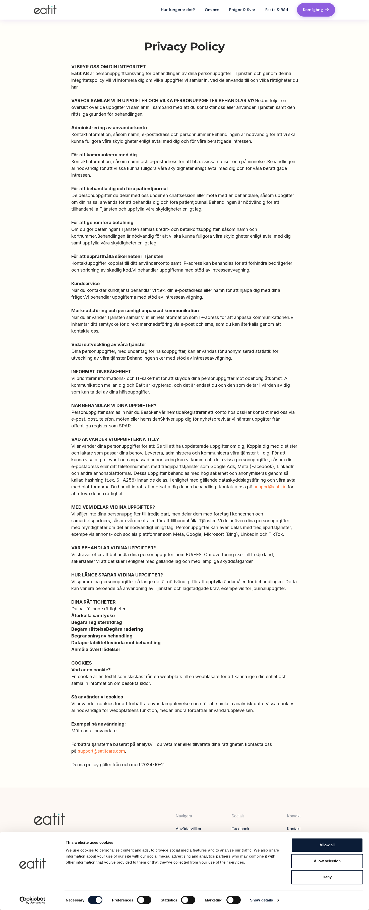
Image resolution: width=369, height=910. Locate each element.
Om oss (212, 9)
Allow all (327, 845)
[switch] (144, 900)
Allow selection (327, 861)
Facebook (240, 829)
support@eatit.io (270, 486)
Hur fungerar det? (178, 9)
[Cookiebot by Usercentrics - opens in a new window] (32, 900)
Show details (261, 900)
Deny (327, 877)
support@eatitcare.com (101, 751)
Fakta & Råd (276, 9)
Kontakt (293, 829)
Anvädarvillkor (188, 829)
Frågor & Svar (242, 9)
